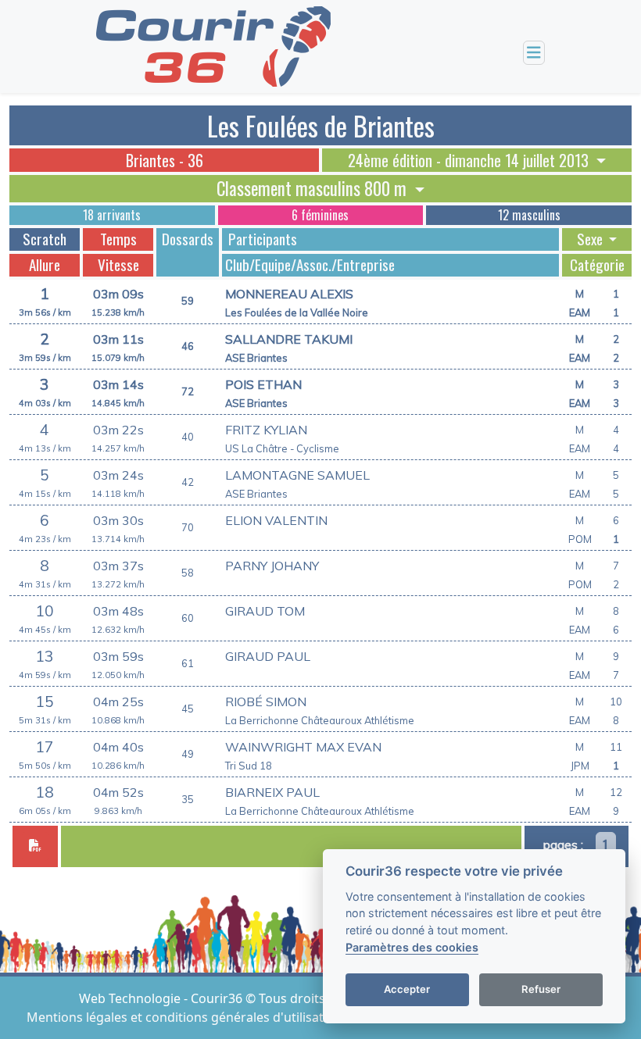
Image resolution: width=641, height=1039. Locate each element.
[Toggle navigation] (534, 53)
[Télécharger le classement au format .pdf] (35, 846)
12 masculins (529, 214)
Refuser (540, 989)
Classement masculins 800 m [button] (313, 188)
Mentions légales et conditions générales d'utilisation (186, 1017)
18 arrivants (112, 214)
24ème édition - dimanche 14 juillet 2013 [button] (470, 160)
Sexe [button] (591, 239)
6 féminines (320, 214)
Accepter (407, 989)
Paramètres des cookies (412, 947)
